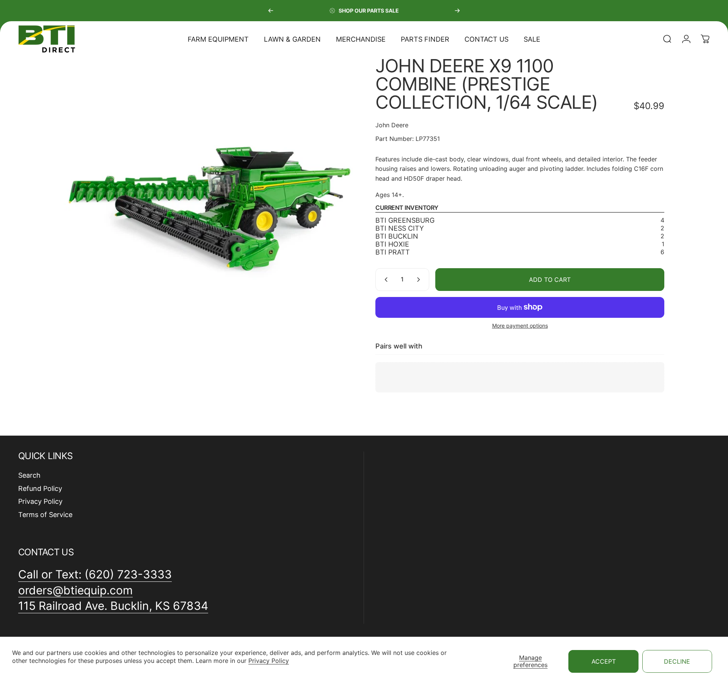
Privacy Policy (268, 660)
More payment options (520, 325)
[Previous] (270, 10)
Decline (677, 661)
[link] (113, 606)
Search (29, 475)
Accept (604, 661)
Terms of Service (45, 515)
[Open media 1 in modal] (208, 201)
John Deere (391, 125)
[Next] (457, 10)
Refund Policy (40, 488)
